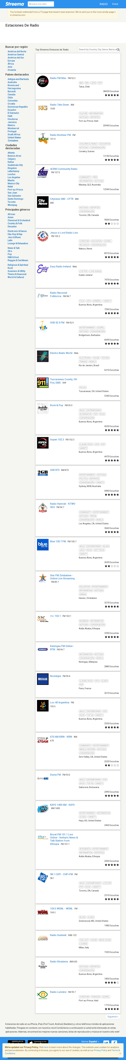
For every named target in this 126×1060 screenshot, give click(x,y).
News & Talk (14, 248)
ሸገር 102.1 (55, 616)
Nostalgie (55, 676)
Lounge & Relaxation (18, 243)
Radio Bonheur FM (60, 135)
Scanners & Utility (16, 271)
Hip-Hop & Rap (15, 234)
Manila (11, 180)
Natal (10, 186)
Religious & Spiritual (18, 265)
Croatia (11, 103)
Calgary (12, 159)
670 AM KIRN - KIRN (61, 736)
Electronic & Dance (17, 231)
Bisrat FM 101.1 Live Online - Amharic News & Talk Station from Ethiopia (64, 839)
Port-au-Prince (15, 189)
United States (14, 137)
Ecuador (12, 110)
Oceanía (12, 70)
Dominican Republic (18, 107)
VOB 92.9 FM (57, 322)
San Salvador (14, 196)
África (11, 64)
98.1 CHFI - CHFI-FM (61, 874)
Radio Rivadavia (59, 961)
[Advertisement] (78, 66)
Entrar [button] (115, 4)
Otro (10, 251)
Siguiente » (113, 1016)
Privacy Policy (100, 1050)
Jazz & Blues (14, 237)
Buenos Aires (14, 156)
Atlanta (11, 153)
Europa (11, 60)
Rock (10, 268)
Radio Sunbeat (58, 935)
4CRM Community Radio (63, 168)
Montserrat (13, 128)
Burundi (12, 91)
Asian (10, 217)
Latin (10, 240)
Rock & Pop (56, 405)
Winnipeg (12, 205)
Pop (10, 254)
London (11, 174)
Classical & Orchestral (19, 220)
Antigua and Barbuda (18, 79)
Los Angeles (14, 177)
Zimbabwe (13, 140)
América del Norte (17, 51)
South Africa (14, 134)
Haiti (10, 116)
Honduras (13, 119)
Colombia (13, 100)
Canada (11, 94)
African (11, 214)
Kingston (12, 168)
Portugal (12, 131)
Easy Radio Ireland (60, 266)
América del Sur (16, 57)
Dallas (11, 162)
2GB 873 (54, 470)
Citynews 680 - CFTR (61, 198)
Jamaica (12, 122)
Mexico (11, 125)
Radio (104, 4)
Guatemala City (15, 165)
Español (93, 1041)
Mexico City (13, 183)
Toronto (12, 202)
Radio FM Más (58, 78)
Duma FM (55, 774)
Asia (10, 67)
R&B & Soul (13, 257)
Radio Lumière (58, 992)
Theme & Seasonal (17, 274)
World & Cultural (16, 277)
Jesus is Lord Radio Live (64, 232)
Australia (12, 82)
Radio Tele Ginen (59, 104)
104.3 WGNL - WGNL (61, 908)
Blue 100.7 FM (58, 541)
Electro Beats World (61, 353)
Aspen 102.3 (57, 439)
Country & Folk (15, 223)
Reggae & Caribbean (18, 260)
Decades (12, 226)
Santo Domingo (15, 199)
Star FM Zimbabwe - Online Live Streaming (62, 577)
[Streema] (14, 4)
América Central (16, 54)
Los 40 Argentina (59, 702)
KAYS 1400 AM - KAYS (62, 804)
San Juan (12, 192)
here (46, 1047)
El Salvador (13, 113)
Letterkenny (13, 171)
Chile (10, 97)
